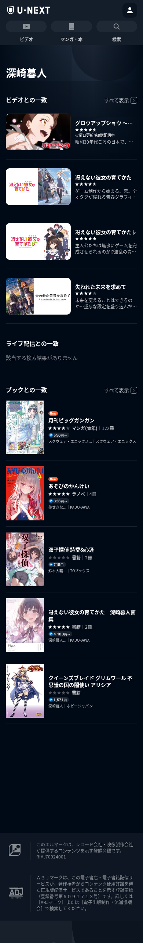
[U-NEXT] (28, 10)
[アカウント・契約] (129, 10)
